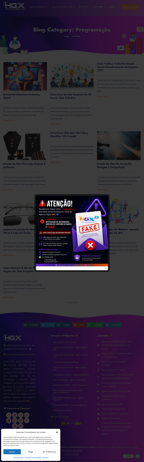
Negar (30, 452)
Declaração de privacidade (33, 457)
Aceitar (12, 452)
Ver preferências (49, 452)
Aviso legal (45, 457)
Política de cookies (18, 457)
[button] (57, 432)
